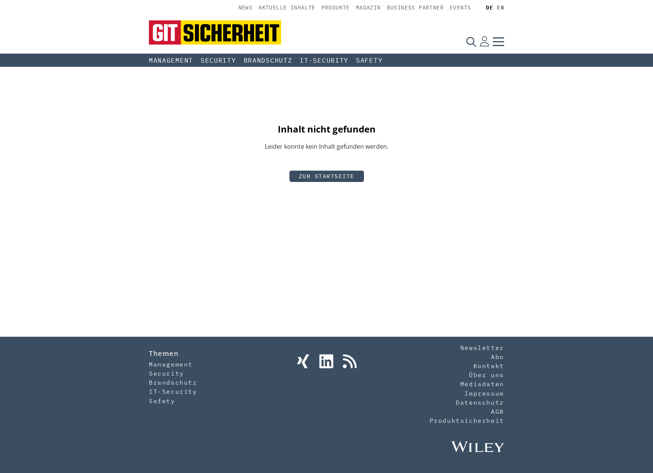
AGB (497, 411)
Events (460, 7)
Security (218, 60)
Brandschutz (268, 60)
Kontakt (489, 366)
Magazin (368, 7)
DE (489, 7)
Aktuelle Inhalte (286, 7)
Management (171, 60)
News (245, 7)
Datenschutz (480, 402)
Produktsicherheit (467, 420)
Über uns (486, 375)
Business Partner (415, 7)
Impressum (484, 393)
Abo (497, 357)
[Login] (484, 41)
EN (500, 7)
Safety (369, 60)
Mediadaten (482, 384)
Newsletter (482, 347)
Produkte (336, 7)
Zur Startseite (326, 176)
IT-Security (324, 60)
